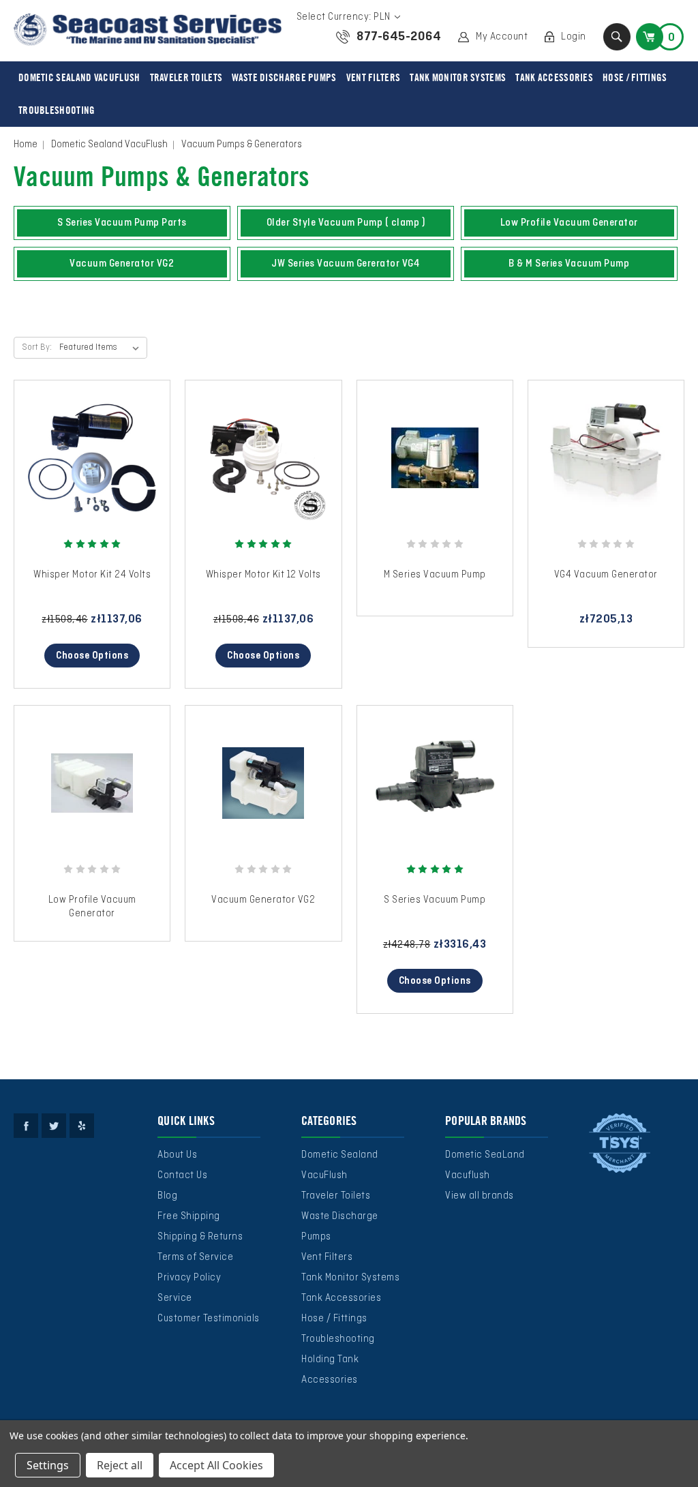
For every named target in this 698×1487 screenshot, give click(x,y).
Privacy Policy (189, 1278)
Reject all (119, 1465)
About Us (177, 1155)
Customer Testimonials (208, 1318)
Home (25, 144)
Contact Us (182, 1175)
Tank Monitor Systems (458, 78)
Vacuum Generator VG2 (122, 264)
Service (174, 1298)
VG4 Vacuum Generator (606, 575)
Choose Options (92, 656)
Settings (48, 1465)
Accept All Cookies (216, 1465)
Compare (88, 471)
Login (573, 37)
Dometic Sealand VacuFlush (79, 78)
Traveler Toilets (186, 78)
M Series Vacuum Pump (435, 575)
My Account (502, 37)
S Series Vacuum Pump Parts (122, 223)
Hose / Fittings (635, 78)
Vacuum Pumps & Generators (241, 144)
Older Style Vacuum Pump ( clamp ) (346, 223)
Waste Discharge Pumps (284, 78)
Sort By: (37, 347)
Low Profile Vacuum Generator (569, 223)
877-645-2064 (398, 37)
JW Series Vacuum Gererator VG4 (345, 264)
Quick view (92, 444)
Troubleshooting (56, 110)
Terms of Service (195, 1257)
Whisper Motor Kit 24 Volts (92, 575)
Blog (167, 1196)
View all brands (479, 1196)
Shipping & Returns (200, 1237)
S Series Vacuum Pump (434, 900)
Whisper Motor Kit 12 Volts (263, 575)
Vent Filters (373, 78)
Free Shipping (188, 1216)
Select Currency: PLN (345, 17)
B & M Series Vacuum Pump (569, 264)
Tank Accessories (554, 78)
